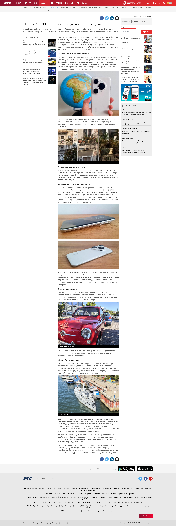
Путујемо (64, 8)
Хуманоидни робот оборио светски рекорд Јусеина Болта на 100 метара (34, 53)
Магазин (44, 3)
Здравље (84, 8)
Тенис (64, 494)
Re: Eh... (124, 147)
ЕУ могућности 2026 (88, 490)
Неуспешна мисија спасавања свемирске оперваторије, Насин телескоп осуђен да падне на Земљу (34, 81)
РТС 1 (38, 502)
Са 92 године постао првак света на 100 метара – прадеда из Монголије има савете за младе (130, 70)
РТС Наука (66, 502)
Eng (154, 3)
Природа (107, 8)
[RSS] (164, 3)
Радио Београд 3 (67, 506)
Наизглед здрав (47, 10)
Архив (88, 507)
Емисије (69, 3)
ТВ (52, 3)
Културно (135, 8)
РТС (77, 3)
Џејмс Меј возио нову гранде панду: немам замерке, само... (33, 61)
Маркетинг (77, 511)
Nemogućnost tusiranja (130, 128)
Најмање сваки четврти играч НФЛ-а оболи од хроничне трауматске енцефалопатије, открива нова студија (131, 50)
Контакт (68, 511)
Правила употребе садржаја (50, 523)
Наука (100, 8)
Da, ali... (124, 110)
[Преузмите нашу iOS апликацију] (145, 468)
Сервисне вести (126, 488)
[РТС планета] (132, 3)
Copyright (36, 523)
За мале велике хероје (32, 10)
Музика (45, 8)
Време (116, 488)
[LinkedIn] (112, 18)
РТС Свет (57, 502)
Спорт (28, 3)
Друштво (74, 488)
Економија (82, 488)
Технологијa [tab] (30, 37)
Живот (26, 8)
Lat (148, 3)
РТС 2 (44, 502)
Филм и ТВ (93, 8)
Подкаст (148, 488)
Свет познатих (74, 8)
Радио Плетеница (92, 506)
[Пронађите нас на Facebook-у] (146, 479)
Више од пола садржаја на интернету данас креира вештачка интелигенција (32, 71)
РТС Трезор (116, 502)
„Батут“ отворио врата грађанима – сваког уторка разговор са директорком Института (130, 40)
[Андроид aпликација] (136, 92)
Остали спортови (117, 494)
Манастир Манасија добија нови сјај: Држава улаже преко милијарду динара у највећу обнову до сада (131, 60)
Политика (33, 488)
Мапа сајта (145, 516)
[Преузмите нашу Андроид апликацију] (126, 468)
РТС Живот (86, 502)
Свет (48, 488)
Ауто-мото (105, 494)
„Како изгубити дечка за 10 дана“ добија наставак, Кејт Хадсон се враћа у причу (130, 79)
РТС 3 (50, 502)
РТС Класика (96, 502)
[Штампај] (117, 18)
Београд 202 (79, 506)
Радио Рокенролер (106, 506)
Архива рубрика (146, 8)
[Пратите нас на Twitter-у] (140, 479)
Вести (19, 3)
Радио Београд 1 (39, 506)
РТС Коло (106, 502)
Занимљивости (35, 8)
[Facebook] (102, 18)
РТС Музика (126, 502)
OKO (35, 3)
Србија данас (56, 488)
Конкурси (97, 511)
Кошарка (57, 494)
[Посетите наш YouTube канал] (151, 479)
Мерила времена (94, 488)
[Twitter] (107, 18)
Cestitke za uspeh (128, 138)
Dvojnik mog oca (127, 119)
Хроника (66, 488)
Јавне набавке (87, 511)
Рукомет (79, 494)
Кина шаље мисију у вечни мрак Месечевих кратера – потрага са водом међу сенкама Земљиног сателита (34, 44)
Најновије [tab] (125, 27)
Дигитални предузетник (121, 8)
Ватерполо (88, 494)
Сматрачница (138, 488)
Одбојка (71, 494)
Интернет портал (109, 511)
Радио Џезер (144, 506)
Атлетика (97, 494)
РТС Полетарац (138, 502)
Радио (59, 3)
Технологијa (54, 8)
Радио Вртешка (132, 506)
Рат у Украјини (107, 488)
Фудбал (49, 494)
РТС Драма (76, 502)
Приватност (27, 523)
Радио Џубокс (120, 506)
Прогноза (126, 21)
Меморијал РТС (130, 494)
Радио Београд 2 (53, 506)
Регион (41, 488)
